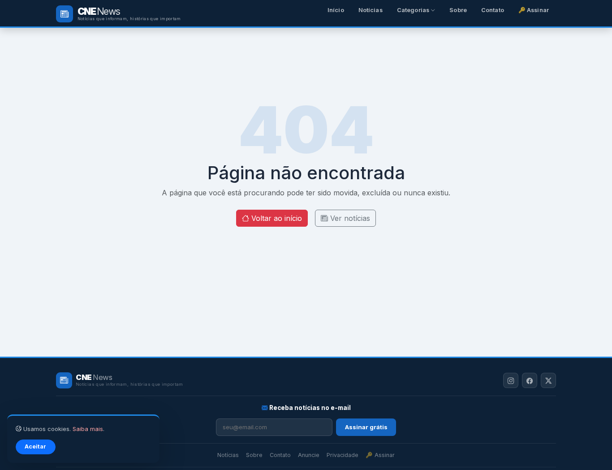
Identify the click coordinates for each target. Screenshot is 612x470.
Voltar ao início (275, 218)
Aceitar (35, 446)
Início (336, 10)
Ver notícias (349, 218)
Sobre (458, 10)
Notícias (370, 10)
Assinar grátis (366, 427)
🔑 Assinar (533, 10)
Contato (492, 10)
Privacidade (342, 455)
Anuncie (308, 455)
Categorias (414, 10)
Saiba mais (88, 429)
